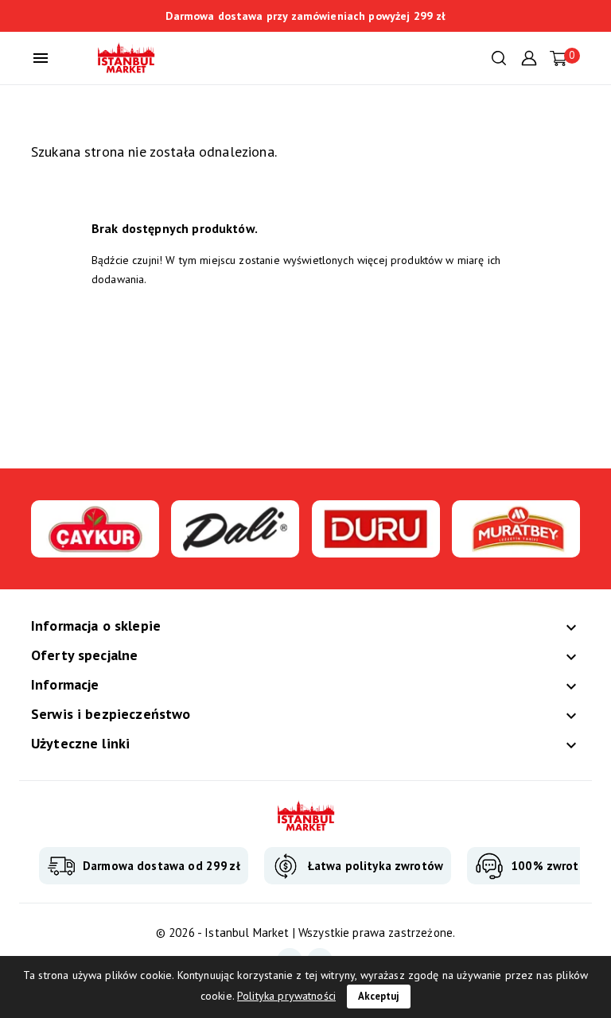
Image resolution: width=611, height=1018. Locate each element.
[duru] (376, 548)
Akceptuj (378, 996)
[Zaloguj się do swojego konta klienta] (529, 56)
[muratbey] (516, 548)
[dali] (235, 548)
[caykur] (95, 548)
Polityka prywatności (286, 996)
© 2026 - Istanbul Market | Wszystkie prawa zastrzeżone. (305, 932)
